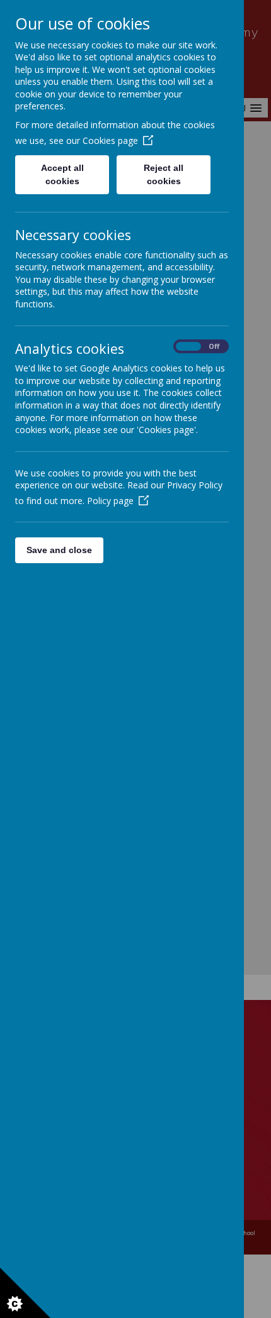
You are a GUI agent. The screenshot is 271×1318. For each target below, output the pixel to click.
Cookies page (110, 140)
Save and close (59, 550)
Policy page (110, 501)
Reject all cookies (163, 174)
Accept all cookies (62, 174)
